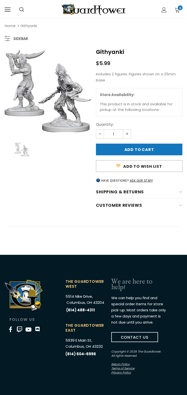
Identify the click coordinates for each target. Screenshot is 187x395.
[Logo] (93, 9)
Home (10, 25)
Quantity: (105, 124)
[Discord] (37, 329)
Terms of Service (122, 368)
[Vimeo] (19, 329)
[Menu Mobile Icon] (7, 10)
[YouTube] (28, 329)
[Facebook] (10, 329)
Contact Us (135, 337)
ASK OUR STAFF (141, 180)
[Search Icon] (21, 9)
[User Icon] (164, 9)
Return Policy (120, 364)
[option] (48, 91)
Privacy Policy (121, 372)
